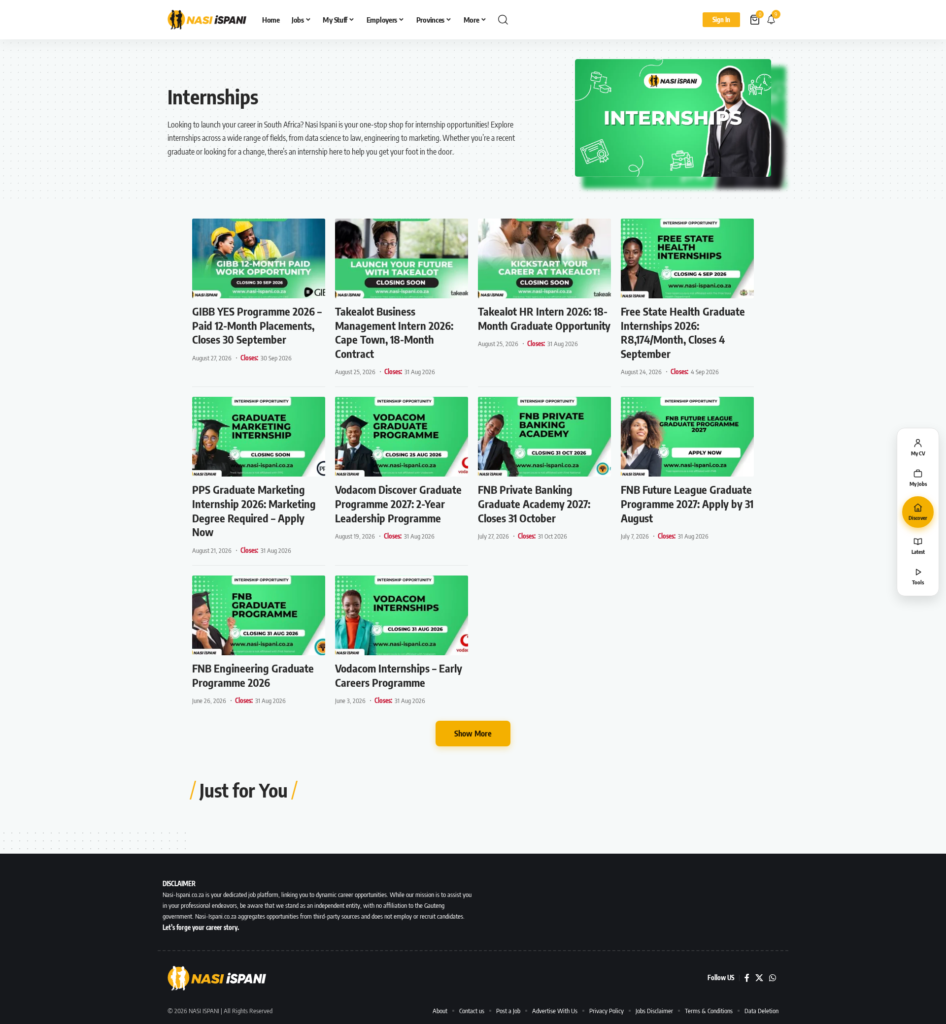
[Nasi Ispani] (207, 20)
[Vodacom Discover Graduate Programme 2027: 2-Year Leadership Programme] (401, 437)
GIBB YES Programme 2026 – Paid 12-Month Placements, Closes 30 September (257, 325)
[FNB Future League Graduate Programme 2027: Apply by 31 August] (687, 437)
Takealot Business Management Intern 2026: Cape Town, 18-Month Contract (394, 332)
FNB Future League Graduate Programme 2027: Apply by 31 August (687, 503)
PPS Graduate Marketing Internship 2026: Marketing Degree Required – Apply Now (254, 510)
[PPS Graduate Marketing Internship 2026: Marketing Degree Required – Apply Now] (258, 437)
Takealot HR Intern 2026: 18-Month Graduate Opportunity (544, 318)
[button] (503, 19)
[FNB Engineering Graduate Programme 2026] (258, 615)
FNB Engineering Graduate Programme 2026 (253, 675)
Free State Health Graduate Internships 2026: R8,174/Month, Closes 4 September (683, 332)
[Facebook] (747, 978)
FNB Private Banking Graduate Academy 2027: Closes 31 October (534, 503)
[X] (759, 978)
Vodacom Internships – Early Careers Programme (398, 675)
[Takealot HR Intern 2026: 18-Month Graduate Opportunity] (544, 258)
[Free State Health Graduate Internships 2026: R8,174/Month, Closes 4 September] (687, 258)
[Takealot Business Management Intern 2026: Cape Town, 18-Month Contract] (401, 258)
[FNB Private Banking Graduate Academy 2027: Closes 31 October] (544, 437)
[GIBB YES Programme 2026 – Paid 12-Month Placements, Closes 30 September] (258, 258)
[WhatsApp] (772, 978)
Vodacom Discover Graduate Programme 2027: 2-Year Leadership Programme (398, 503)
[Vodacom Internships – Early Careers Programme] (401, 615)
